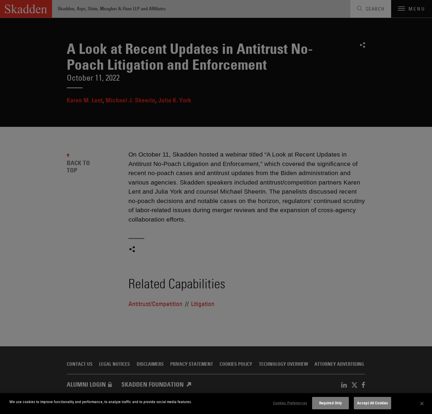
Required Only (330, 402)
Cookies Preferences (290, 402)
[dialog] (216, 403)
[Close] (422, 403)
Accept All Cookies (372, 402)
